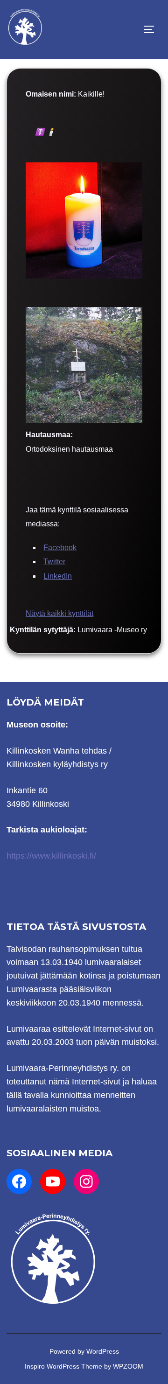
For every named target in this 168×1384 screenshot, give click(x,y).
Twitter (54, 562)
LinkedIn (57, 576)
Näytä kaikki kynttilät (59, 613)
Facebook (60, 548)
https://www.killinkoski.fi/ (51, 855)
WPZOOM (128, 1366)
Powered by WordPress (84, 1351)
